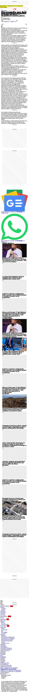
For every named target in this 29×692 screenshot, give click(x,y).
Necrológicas (4, 664)
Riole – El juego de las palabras (9, 667)
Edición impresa (5, 650)
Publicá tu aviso (4, 663)
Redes (2, 617)
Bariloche (3, 656)
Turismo (2, 613)
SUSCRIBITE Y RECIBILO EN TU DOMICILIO (11, 6)
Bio (2, 631)
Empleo (2, 661)
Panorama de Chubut (7, 639)
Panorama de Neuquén (7, 637)
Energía (2, 611)
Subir (3, 678)
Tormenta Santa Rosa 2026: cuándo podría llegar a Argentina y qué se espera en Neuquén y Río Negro (14, 427)
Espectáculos (5, 624)
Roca (1, 655)
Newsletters (5, 616)
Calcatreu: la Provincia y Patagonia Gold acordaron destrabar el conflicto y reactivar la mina (14, 410)
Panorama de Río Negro (8, 638)
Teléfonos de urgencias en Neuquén (10, 671)
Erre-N (3, 623)
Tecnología (4, 632)
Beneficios (3, 674)
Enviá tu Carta (5, 643)
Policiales (3, 644)
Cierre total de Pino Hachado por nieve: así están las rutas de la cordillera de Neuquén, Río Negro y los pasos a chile (14, 444)
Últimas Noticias (6, 606)
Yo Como (3, 633)
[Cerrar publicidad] (1, 601)
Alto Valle (2, 654)
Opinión (2, 634)
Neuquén (3, 653)
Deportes (3, 620)
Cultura (2, 622)
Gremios (3, 608)
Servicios (2, 615)
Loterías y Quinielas (6, 665)
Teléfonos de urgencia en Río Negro (10, 670)
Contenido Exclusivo (6, 648)
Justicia (3, 610)
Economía (3, 612)
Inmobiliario (3, 647)
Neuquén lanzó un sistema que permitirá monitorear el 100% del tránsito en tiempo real (13, 500)
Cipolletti (2, 658)
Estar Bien (4, 626)
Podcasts (3, 645)
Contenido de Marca (6, 649)
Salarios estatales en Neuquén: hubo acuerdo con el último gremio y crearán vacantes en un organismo (14, 295)
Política (2, 607)
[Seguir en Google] (2, 25)
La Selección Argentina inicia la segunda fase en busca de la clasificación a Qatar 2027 (13, 278)
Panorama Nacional (6, 640)
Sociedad (3, 627)
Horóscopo (4, 629)
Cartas (3, 642)
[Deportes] (2, 10)
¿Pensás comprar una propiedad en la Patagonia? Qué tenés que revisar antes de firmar (13, 463)
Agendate (4, 619)
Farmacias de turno (5, 666)
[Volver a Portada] (14, 9)
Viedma (2, 659)
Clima (2, 628)
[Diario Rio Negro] (7, 679)
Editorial (3, 636)
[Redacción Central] (1, 17)
